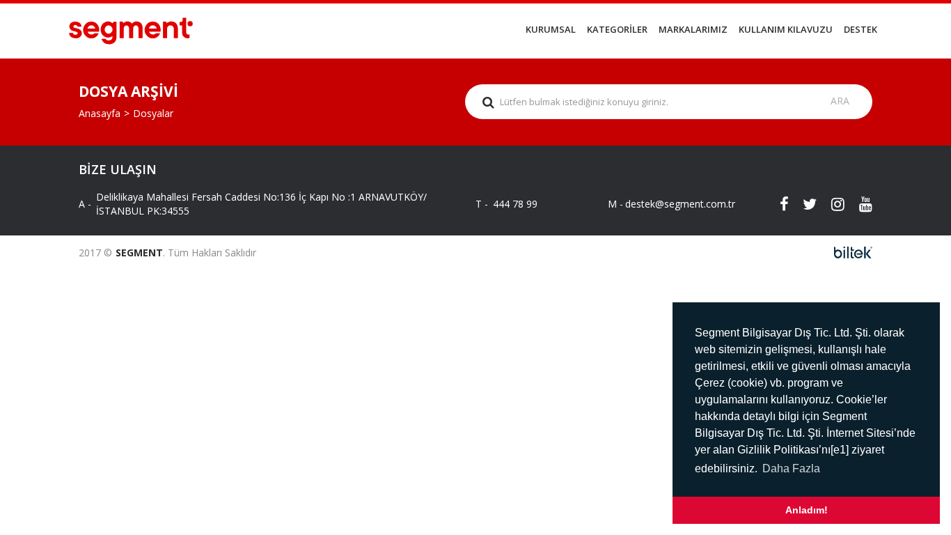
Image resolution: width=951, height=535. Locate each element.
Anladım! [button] (806, 509)
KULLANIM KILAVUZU (786, 29)
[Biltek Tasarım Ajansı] (849, 252)
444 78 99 (515, 203)
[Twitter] (803, 204)
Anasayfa (99, 113)
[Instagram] (830, 204)
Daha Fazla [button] (791, 468)
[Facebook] (775, 204)
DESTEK (860, 29)
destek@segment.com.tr (668, 203)
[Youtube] (858, 204)
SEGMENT (139, 252)
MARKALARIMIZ (693, 29)
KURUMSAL (551, 29)
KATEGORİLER (617, 29)
